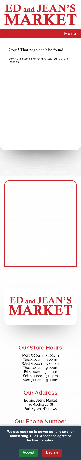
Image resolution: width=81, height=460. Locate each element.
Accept (28, 452)
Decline (52, 452)
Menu (70, 33)
